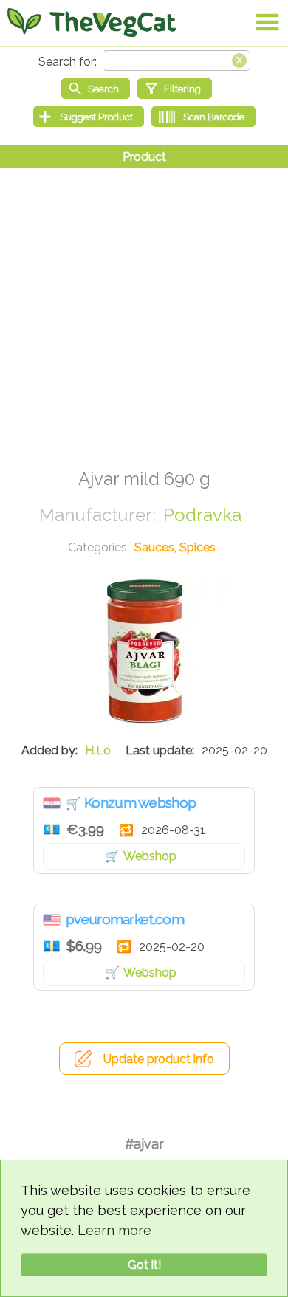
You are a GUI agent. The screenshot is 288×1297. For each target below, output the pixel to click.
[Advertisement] (144, 311)
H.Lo (98, 750)
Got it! (144, 1265)
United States (52, 920)
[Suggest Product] (88, 116)
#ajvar (144, 1144)
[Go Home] (91, 22)
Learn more (114, 1230)
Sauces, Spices (175, 547)
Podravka (202, 515)
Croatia (52, 803)
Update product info (158, 1059)
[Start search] (95, 88)
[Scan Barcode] (203, 116)
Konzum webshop (140, 802)
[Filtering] (174, 88)
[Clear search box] (239, 59)
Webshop (149, 856)
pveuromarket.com (125, 919)
